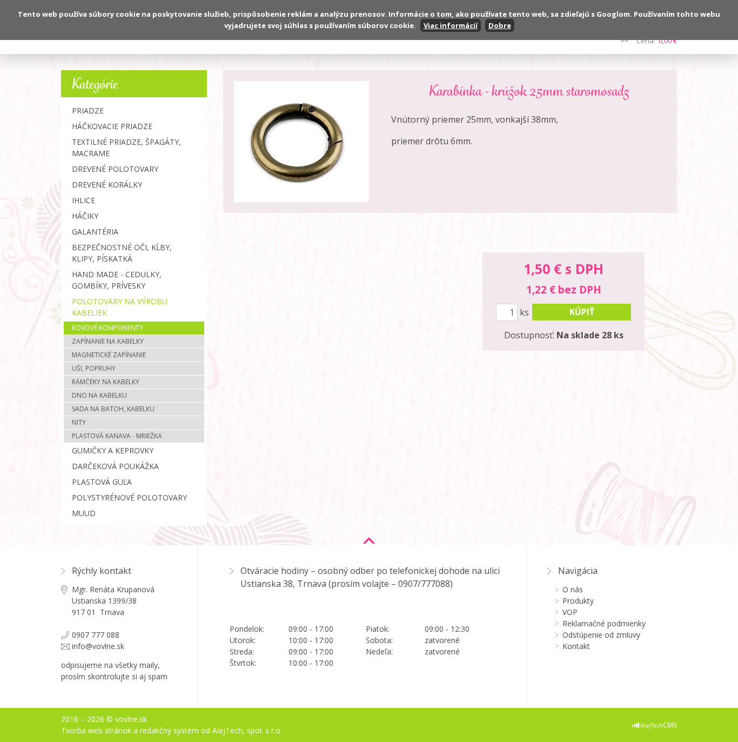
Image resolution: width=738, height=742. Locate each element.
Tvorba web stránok (96, 730)
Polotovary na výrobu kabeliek (119, 307)
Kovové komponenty (107, 327)
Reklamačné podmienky (604, 623)
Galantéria (95, 231)
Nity (79, 422)
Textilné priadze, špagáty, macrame (126, 147)
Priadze (88, 110)
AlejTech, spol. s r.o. (247, 730)
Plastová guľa (102, 482)
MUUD (84, 513)
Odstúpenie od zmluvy (601, 635)
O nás (572, 589)
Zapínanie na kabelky (108, 341)
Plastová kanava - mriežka (117, 435)
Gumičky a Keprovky (112, 450)
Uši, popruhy (94, 368)
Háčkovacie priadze (112, 126)
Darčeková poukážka (115, 466)
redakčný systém (169, 730)
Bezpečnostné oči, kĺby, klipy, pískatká (122, 253)
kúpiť (581, 312)
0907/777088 (424, 584)
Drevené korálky (107, 184)
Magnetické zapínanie (109, 354)
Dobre (499, 25)
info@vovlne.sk (98, 646)
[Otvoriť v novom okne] (654, 725)
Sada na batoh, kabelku (113, 408)
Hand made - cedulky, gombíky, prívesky (117, 280)
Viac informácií (451, 25)
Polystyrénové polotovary (129, 497)
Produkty (578, 601)
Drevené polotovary (115, 169)
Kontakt (576, 646)
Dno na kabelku (99, 395)
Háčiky (85, 216)
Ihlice (83, 200)
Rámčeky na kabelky (105, 381)
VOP (570, 612)
